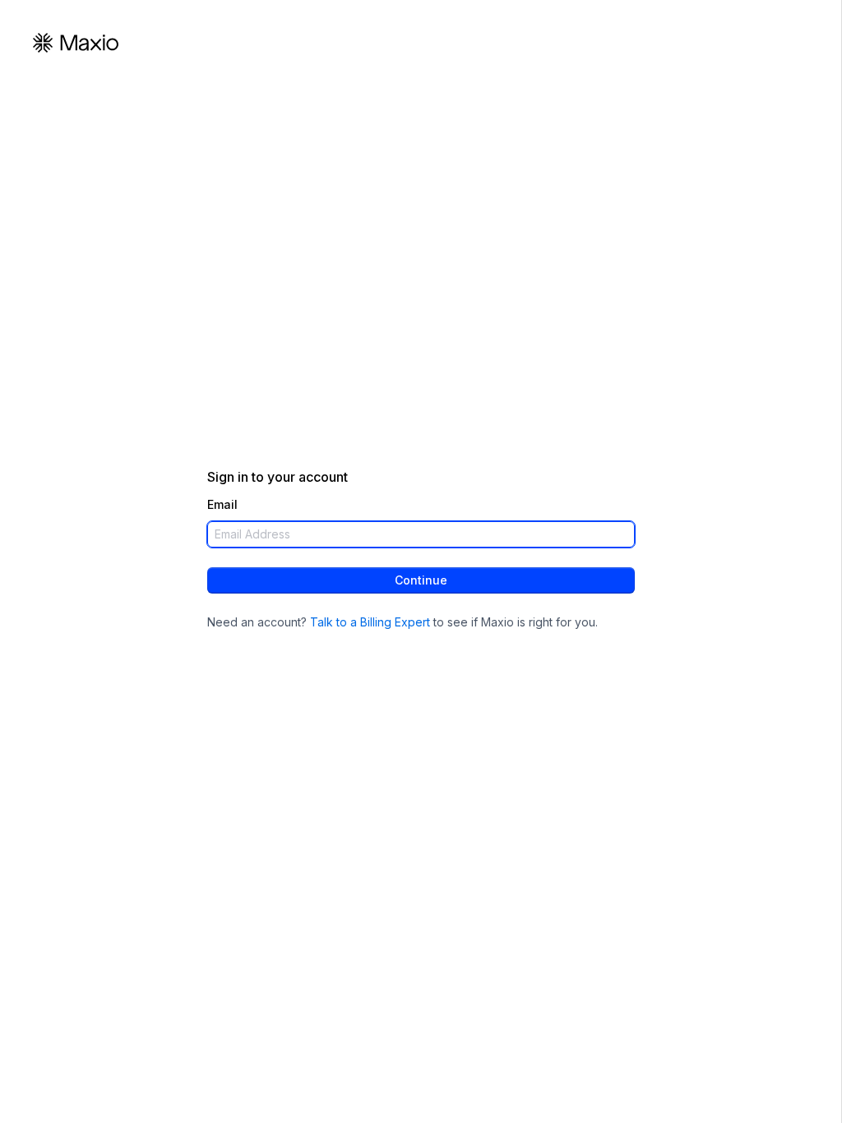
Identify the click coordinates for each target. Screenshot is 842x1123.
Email (222, 504)
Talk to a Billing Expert (370, 622)
